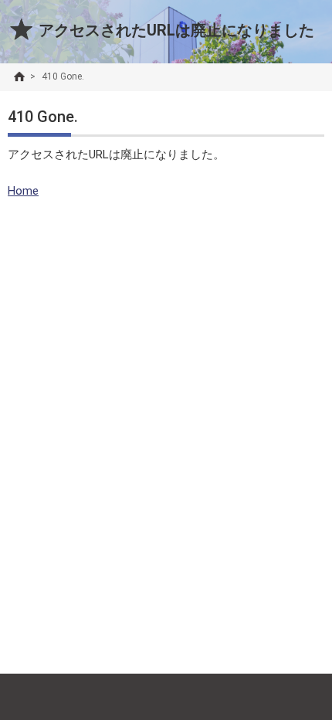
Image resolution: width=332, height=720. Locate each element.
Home (23, 191)
